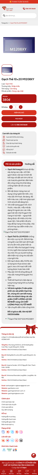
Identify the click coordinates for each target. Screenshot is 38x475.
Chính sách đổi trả (7, 407)
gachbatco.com (13, 388)
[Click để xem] (19, 45)
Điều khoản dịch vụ (8, 424)
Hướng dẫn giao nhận (8, 422)
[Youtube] (7, 432)
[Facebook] (3, 432)
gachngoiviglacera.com (16, 393)
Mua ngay (19, 118)
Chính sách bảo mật (8, 402)
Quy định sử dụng (7, 410)
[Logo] (7, 9)
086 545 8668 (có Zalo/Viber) (17, 349)
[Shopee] (3, 440)
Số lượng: (5, 107)
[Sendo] (16, 440)
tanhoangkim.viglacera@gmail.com (18, 385)
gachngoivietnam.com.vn (16, 391)
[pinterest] (16, 432)
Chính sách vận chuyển (9, 404)
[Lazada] (7, 440)
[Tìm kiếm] (4, 15)
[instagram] (21, 432)
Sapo (24, 467)
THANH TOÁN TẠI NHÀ (20, 2)
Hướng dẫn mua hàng (8, 416)
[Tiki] (12, 440)
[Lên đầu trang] (34, 461)
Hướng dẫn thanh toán (9, 419)
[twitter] (12, 432)
